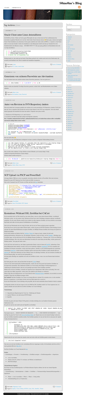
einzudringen (45, 246)
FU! (13, 66)
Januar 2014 (70, 91)
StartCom (13, 250)
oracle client (21, 66)
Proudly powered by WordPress (23, 394)
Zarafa (69, 60)
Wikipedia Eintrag (39, 273)
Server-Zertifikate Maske (27, 315)
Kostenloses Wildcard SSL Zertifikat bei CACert (27, 213)
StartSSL (48, 244)
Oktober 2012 (70, 113)
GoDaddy (50, 235)
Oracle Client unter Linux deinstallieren (22, 34)
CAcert (34, 261)
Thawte (31, 233)
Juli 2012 (69, 117)
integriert (6, 252)
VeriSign (27, 233)
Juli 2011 (69, 125)
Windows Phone (71, 58)
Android (69, 39)
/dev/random (15, 94)
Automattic (46, 394)
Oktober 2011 (70, 123)
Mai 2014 (70, 89)
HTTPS (26, 388)
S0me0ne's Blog (71, 2)
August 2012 (70, 115)
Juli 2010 (69, 129)
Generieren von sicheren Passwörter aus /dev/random (28, 76)
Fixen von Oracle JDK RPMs (74, 68)
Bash (14, 92)
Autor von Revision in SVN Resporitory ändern (26, 104)
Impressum (16, 7)
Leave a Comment (56, 64)
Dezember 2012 (71, 111)
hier (36, 182)
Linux (14, 64)
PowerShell (15, 201)
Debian (22, 388)
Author (13, 165)
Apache (14, 388)
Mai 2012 (70, 119)
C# (68, 43)
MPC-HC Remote (71, 48)
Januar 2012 (70, 121)
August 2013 (70, 97)
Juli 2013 (69, 99)
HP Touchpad (70, 44)
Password (24, 94)
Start (7, 7)
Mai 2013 (70, 103)
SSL (33, 388)
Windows (70, 56)
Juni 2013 (70, 101)
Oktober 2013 (70, 95)
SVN (23, 165)
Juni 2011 (70, 127)
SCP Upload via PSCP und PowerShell (22, 174)
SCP (23, 203)
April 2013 (70, 105)
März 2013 (70, 107)
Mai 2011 (19, 346)
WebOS (69, 54)
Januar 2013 (70, 109)
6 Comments (58, 386)
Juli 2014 (69, 87)
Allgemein (15, 386)
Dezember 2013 (71, 93)
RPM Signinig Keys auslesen (73, 70)
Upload (26, 203)
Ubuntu (41, 388)
